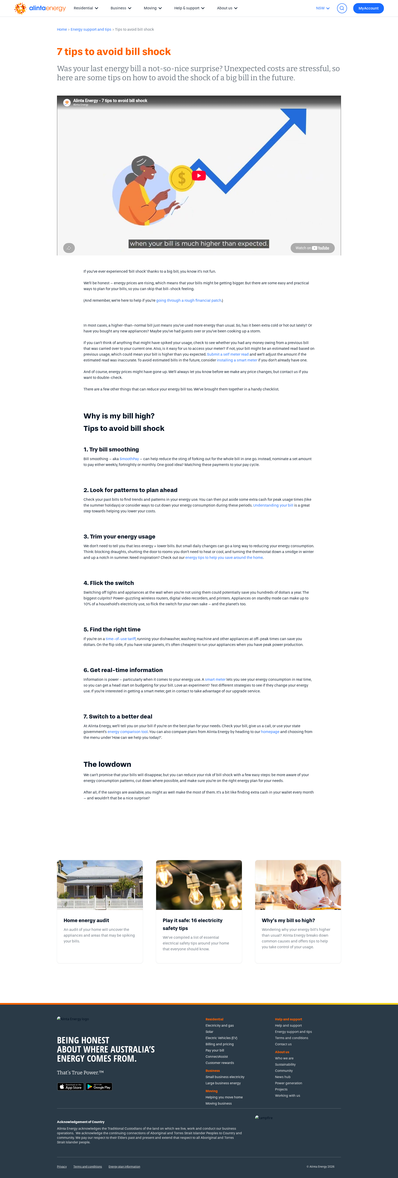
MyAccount (369, 8)
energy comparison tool (128, 732)
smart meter (215, 679)
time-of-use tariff (121, 639)
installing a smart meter (237, 360)
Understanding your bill (273, 505)
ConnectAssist (217, 1057)
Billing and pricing (220, 1044)
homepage (270, 732)
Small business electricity (225, 1077)
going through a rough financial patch (188, 300)
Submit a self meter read (228, 354)
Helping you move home (224, 1097)
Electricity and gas (220, 1025)
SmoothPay (129, 459)
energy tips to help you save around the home (224, 558)
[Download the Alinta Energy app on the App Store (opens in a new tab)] (70, 1086)
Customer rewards (220, 1063)
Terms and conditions (87, 1166)
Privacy (62, 1166)
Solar (209, 1032)
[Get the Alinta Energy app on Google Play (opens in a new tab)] (99, 1086)
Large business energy (223, 1083)
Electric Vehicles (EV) (221, 1038)
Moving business (219, 1103)
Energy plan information (124, 1166)
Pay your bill (215, 1050)
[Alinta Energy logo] (40, 8)
